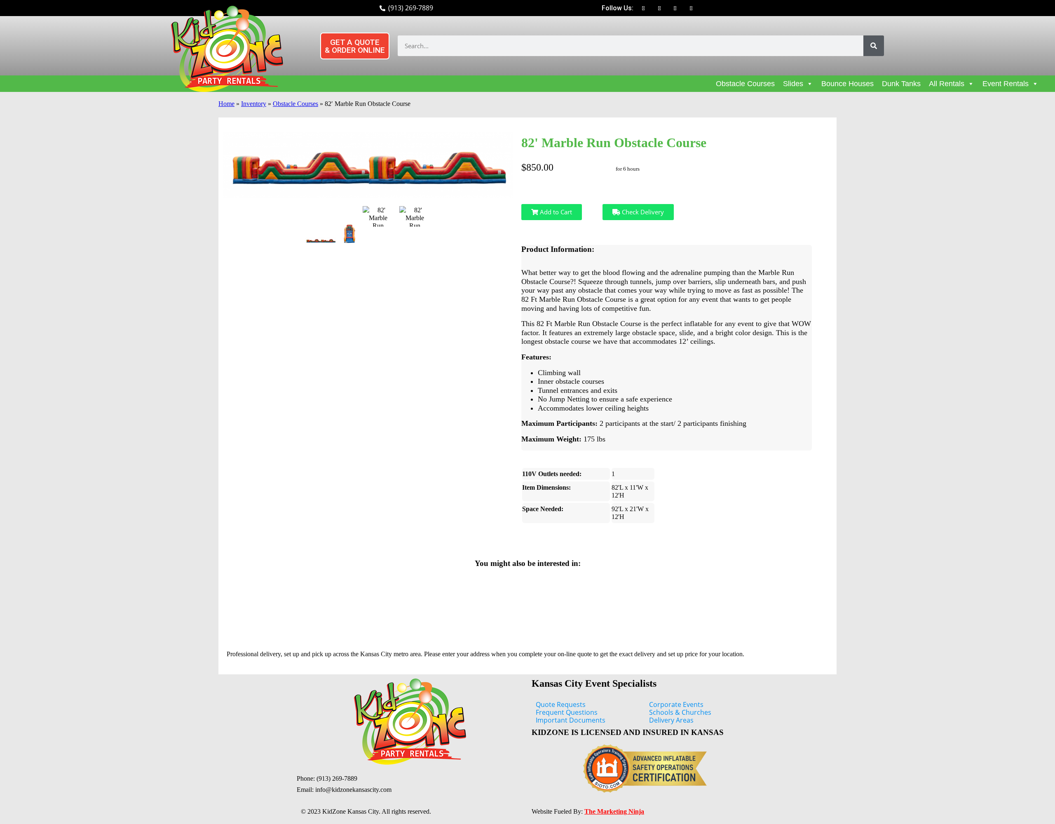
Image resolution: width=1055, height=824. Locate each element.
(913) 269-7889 (336, 778)
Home (226, 103)
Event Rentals (1005, 84)
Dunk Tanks (901, 84)
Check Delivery (642, 212)
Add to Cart (555, 212)
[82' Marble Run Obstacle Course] (320, 240)
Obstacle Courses (745, 84)
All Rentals (946, 84)
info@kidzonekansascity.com (353, 789)
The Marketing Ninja (614, 811)
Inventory (253, 103)
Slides (793, 84)
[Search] (873, 45)
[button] (354, 46)
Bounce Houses (847, 84)
